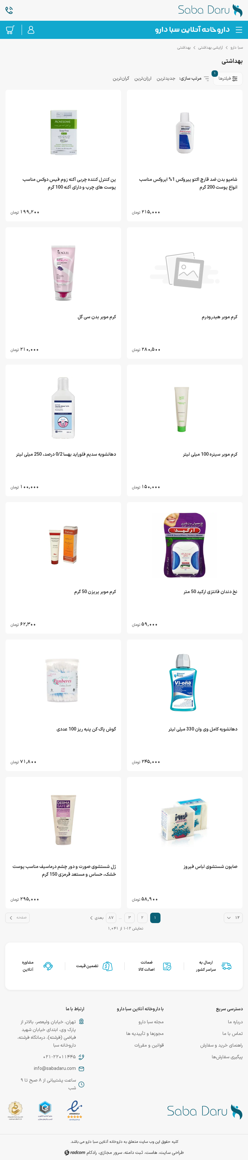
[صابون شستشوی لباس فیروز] (184, 820)
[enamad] (74, 1112)
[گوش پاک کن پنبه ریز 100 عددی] (63, 683)
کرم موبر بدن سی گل (97, 317)
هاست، (150, 1152)
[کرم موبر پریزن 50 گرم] (63, 545)
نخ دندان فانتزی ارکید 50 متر (210, 592)
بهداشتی (184, 48)
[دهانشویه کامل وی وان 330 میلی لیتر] (184, 683)
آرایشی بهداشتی (210, 48)
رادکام (92, 1152)
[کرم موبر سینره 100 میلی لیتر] (184, 408)
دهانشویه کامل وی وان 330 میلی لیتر (202, 729)
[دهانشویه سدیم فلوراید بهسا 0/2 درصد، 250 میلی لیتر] (63, 408)
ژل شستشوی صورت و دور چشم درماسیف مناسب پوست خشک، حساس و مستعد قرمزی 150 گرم (64, 870)
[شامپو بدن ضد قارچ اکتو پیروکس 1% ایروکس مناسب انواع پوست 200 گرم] (184, 133)
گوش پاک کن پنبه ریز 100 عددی (86, 729)
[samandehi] (15, 1111)
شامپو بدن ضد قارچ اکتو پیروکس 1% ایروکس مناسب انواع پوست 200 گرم (188, 183)
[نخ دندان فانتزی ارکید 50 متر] (184, 545)
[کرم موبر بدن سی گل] (63, 270)
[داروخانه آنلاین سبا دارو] (203, 10)
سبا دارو (237, 48)
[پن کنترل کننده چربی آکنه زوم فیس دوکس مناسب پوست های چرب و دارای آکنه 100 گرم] (63, 133)
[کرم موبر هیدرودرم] (184, 270)
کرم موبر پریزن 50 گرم (95, 592)
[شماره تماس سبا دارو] (44, 10)
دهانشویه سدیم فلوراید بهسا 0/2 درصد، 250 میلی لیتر (66, 454)
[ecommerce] (45, 1112)
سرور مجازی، (110, 1152)
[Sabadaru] (192, 30)
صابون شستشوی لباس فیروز (210, 866)
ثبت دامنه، (133, 1152)
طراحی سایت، (171, 1152)
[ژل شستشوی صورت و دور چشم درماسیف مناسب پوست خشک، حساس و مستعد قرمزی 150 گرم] (63, 820)
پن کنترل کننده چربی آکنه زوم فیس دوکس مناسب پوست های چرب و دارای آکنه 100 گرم (69, 183)
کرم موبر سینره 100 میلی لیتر (210, 454)
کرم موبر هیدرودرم (219, 317)
